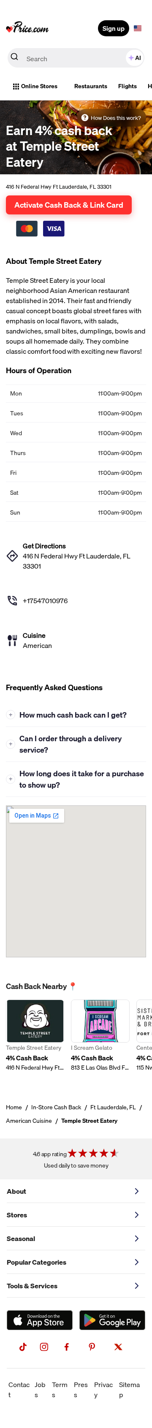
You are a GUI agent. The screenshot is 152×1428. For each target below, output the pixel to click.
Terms (60, 1389)
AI (138, 57)
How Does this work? (116, 118)
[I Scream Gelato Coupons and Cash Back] (100, 1040)
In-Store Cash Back (56, 1107)
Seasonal (21, 1238)
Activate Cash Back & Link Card (68, 204)
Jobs (40, 1389)
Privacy (103, 1389)
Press (81, 1389)
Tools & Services (32, 1285)
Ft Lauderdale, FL (113, 1107)
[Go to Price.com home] (27, 28)
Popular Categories (36, 1262)
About (16, 1191)
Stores (17, 1214)
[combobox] (76, 58)
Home (14, 1107)
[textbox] (137, 28)
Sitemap (129, 1389)
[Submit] (14, 58)
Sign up (114, 28)
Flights (127, 86)
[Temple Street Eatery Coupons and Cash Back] (35, 1040)
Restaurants (90, 86)
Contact (19, 1389)
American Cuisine (29, 1121)
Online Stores (39, 86)
